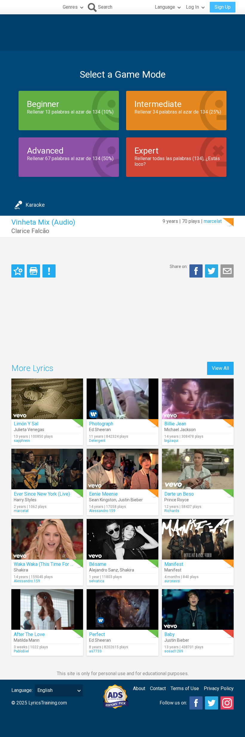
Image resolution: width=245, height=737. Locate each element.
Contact (158, 688)
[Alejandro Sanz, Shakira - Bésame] (122, 539)
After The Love (29, 634)
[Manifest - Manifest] (198, 539)
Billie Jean (175, 424)
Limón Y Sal (26, 424)
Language (165, 7)
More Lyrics (32, 368)
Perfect (97, 634)
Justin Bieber (130, 499)
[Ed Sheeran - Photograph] (122, 399)
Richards (171, 511)
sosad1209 (173, 651)
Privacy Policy (219, 688)
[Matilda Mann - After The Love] (47, 609)
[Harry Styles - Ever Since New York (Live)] (47, 469)
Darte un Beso (179, 494)
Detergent (97, 441)
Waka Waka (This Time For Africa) (49, 564)
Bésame (97, 564)
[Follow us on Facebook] (196, 703)
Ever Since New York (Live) (42, 494)
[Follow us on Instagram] (227, 703)
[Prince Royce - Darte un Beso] (198, 469)
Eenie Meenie (103, 494)
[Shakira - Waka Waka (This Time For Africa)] (47, 539)
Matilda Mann (26, 640)
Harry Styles (25, 499)
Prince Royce (176, 499)
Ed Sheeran (100, 429)
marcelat (213, 221)
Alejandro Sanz (103, 570)
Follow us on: (173, 703)
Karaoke (35, 205)
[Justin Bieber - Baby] (198, 609)
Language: (22, 690)
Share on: (179, 266)
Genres (70, 7)
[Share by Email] (227, 271)
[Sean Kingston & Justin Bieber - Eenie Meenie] (122, 469)
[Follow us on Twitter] (211, 703)
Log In (192, 7)
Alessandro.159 (102, 511)
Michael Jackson (180, 429)
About (139, 688)
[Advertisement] (122, 32)
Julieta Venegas (29, 429)
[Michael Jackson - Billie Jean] (198, 399)
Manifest (173, 564)
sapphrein (22, 441)
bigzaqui (171, 441)
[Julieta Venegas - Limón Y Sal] (47, 399)
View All (220, 368)
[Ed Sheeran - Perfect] (122, 609)
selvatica (96, 581)
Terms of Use (185, 688)
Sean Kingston (102, 499)
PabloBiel (21, 651)
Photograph (101, 424)
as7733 (95, 651)
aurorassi (172, 581)
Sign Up (223, 7)
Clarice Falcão (30, 231)
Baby (169, 634)
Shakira (21, 570)
